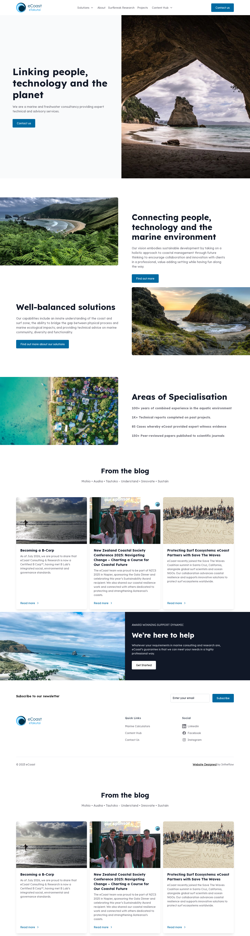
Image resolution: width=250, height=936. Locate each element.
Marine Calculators (137, 726)
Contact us (222, 7)
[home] (34, 7)
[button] (85, 7)
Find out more (145, 278)
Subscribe (223, 698)
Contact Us (132, 739)
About (101, 7)
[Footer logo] (68, 721)
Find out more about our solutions (42, 344)
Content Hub (133, 733)
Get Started (144, 665)
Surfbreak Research (121, 7)
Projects (142, 7)
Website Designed (205, 764)
